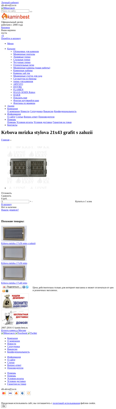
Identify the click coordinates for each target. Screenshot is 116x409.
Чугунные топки (22, 62)
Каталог (11, 48)
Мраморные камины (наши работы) (31, 67)
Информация (14, 114)
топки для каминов (23, 81)
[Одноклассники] (3, 291)
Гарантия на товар (62, 122)
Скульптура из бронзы (24, 78)
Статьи (19, 116)
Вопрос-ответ (31, 116)
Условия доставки (43, 122)
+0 (2, 35)
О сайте (11, 116)
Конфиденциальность (65, 111)
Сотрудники (36, 111)
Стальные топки (21, 59)
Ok (3, 406)
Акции (10, 106)
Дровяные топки (22, 57)
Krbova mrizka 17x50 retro (14, 263)
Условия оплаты (24, 122)
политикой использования (66, 403)
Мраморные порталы (24, 54)
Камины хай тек (21, 73)
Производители (46, 116)
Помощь (11, 119)
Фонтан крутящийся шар (26, 100)
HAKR (16, 95)
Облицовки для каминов (26, 51)
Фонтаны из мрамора (24, 103)
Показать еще (20, 97)
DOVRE (17, 87)
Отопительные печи (23, 65)
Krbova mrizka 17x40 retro (14, 283)
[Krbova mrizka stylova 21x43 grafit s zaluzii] (28, 188)
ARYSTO (18, 84)
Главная (5, 140)
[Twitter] (27, 287)
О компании (13, 111)
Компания (12, 108)
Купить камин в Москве (13, 330)
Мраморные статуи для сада (27, 76)
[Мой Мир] (7, 291)
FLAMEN (18, 89)
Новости (25, 111)
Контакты (12, 125)
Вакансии (48, 111)
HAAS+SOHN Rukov (24, 92)
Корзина (5, 27)
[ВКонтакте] (24, 287)
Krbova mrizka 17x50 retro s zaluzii (18, 243)
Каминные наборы (23, 70)
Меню (10, 43)
